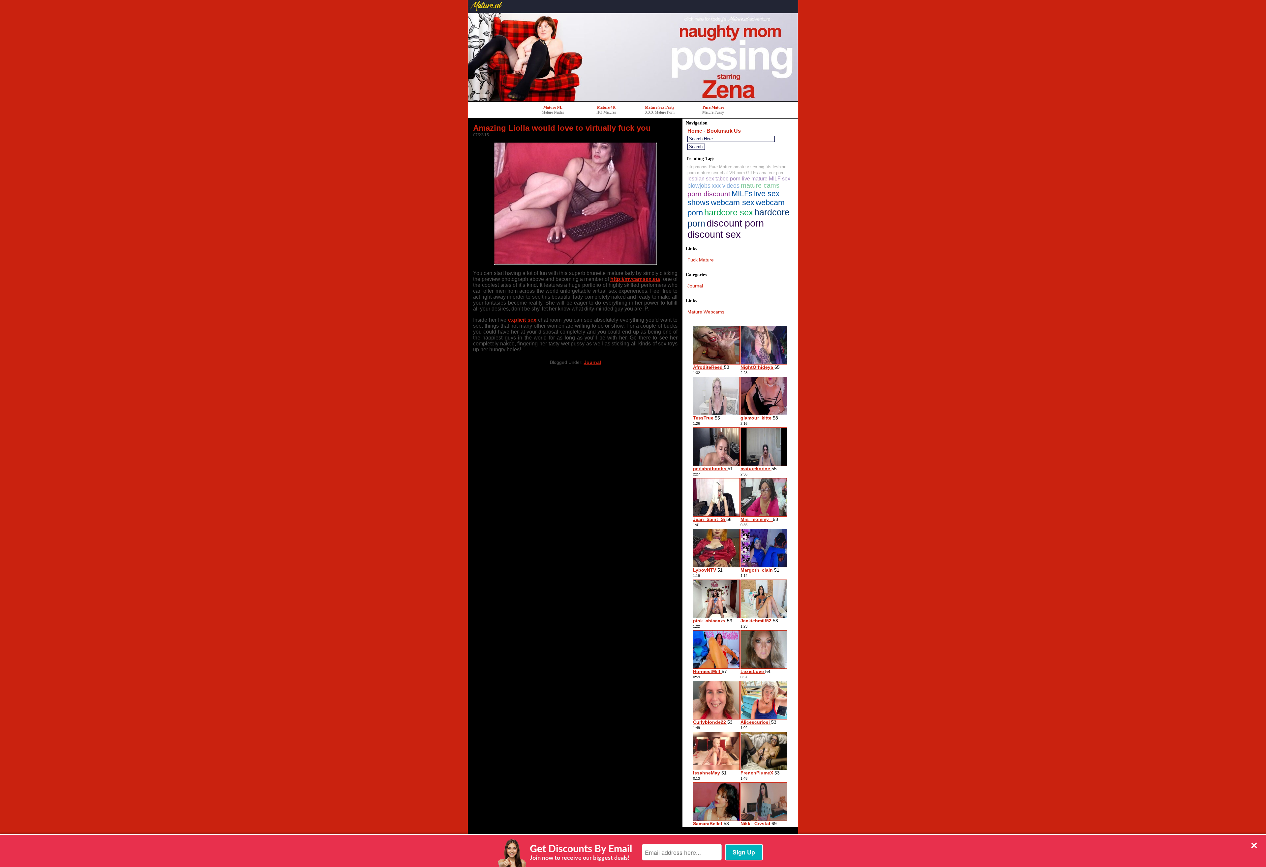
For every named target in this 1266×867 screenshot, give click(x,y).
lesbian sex (700, 178)
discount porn (735, 223)
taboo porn (727, 178)
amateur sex (745, 166)
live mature (755, 178)
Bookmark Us (724, 131)
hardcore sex (728, 212)
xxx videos (725, 185)
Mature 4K (606, 107)
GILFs (752, 172)
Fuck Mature (700, 259)
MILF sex (779, 178)
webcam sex (732, 202)
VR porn (737, 172)
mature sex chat (712, 172)
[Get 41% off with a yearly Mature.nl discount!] (633, 99)
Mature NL (552, 107)
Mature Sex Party (660, 107)
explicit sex (522, 320)
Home (694, 131)
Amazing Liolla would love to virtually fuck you (562, 127)
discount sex (714, 234)
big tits (765, 166)
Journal (592, 362)
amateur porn (771, 172)
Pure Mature (713, 107)
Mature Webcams (705, 311)
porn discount (708, 194)
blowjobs (698, 185)
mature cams (760, 185)
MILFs (742, 193)
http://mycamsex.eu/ (635, 279)
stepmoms (697, 166)
